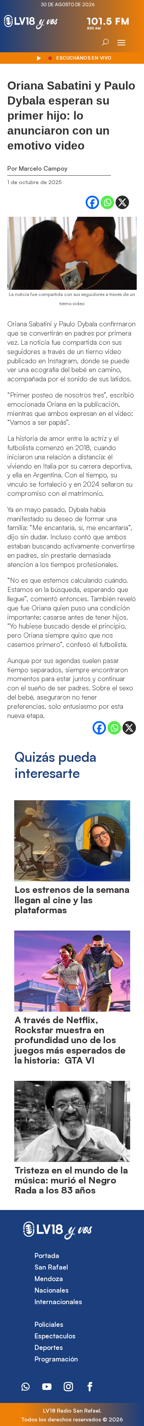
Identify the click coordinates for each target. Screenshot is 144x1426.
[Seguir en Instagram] (68, 1387)
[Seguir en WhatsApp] (25, 1387)
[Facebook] (92, 202)
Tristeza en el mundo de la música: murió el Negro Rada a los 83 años (71, 1180)
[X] (122, 202)
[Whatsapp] (107, 202)
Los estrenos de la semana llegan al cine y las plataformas (72, 900)
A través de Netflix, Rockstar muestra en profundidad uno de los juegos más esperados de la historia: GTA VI (70, 1040)
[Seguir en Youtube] (47, 1387)
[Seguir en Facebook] (90, 1387)
